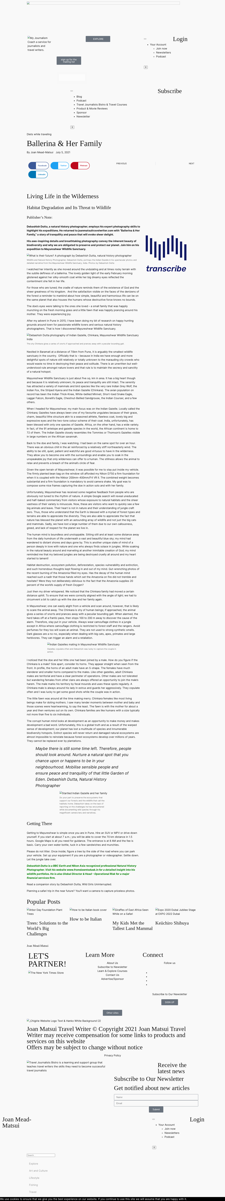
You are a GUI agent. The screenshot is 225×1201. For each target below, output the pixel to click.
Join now (161, 48)
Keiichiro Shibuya (172, 923)
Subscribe (170, 91)
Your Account (158, 44)
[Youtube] (69, 48)
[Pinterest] (77, 48)
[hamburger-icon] (145, 38)
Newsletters (163, 52)
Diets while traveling (39, 134)
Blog (79, 96)
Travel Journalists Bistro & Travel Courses (102, 104)
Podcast (161, 56)
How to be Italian (86, 919)
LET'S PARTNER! (47, 959)
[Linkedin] (60, 48)
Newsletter (83, 116)
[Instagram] (77, 40)
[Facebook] (60, 40)
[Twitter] (69, 40)
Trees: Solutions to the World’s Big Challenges (47, 928)
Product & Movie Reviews (92, 108)
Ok (188, 1199)
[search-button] (58, 69)
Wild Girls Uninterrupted (96, 884)
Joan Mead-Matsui (37, 945)
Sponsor (82, 112)
